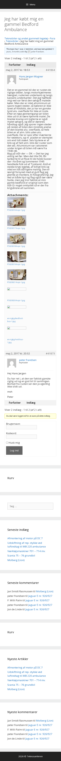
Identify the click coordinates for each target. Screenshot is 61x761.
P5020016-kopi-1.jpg (16, 210)
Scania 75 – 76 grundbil (21, 555)
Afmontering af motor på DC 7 (25, 538)
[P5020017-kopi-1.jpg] (16, 220)
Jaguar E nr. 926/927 (40, 596)
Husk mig (14, 442)
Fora (52, 38)
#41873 (50, 353)
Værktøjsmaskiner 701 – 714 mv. (26, 551)
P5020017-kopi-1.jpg (16, 228)
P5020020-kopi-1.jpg (16, 300)
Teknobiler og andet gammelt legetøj (26, 38)
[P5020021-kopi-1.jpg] (16, 274)
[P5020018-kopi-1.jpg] (16, 238)
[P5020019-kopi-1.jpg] (16, 256)
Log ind (14, 450)
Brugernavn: (13, 423)
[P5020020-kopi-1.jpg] (16, 293)
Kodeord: (11, 433)
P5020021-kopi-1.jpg (16, 282)
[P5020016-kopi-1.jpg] (16, 202)
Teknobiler (12, 41)
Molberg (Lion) (16, 560)
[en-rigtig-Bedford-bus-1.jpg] (16, 310)
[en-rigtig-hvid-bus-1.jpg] (16, 332)
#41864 (50, 70)
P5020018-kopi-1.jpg (16, 246)
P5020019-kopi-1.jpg (16, 264)
